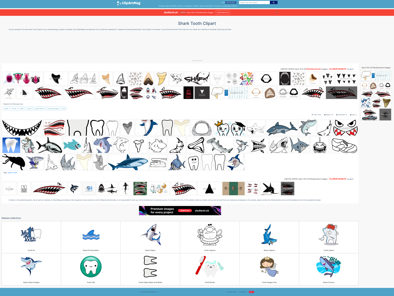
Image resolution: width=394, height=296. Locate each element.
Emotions (217, 6)
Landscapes (226, 6)
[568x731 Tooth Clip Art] (193, 163)
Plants (234, 6)
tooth (14, 108)
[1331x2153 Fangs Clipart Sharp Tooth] (167, 129)
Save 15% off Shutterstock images (376, 68)
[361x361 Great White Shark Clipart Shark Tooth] (196, 146)
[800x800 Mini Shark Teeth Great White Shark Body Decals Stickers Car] (259, 146)
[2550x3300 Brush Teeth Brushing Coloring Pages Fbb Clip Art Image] (112, 129)
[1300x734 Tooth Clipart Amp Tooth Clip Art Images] (230, 129)
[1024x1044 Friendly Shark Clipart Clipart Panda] (158, 146)
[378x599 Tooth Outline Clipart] (207, 163)
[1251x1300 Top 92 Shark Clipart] (307, 129)
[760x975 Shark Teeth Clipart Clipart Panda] (52, 163)
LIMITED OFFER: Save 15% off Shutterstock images (306, 179)
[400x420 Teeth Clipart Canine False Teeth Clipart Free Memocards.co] (158, 163)
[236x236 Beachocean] (72, 146)
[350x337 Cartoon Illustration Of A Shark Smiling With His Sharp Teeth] (103, 146)
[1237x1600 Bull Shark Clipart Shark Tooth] (127, 129)
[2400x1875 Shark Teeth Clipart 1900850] (13, 163)
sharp (29, 108)
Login (223, 2)
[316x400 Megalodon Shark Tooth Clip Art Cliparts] (242, 146)
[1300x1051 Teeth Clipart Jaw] (202, 129)
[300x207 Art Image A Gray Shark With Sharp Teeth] (49, 146)
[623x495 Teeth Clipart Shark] (54, 129)
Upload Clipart (230, 2)
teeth (22, 108)
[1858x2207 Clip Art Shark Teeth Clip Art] (121, 146)
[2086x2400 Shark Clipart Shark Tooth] (182, 129)
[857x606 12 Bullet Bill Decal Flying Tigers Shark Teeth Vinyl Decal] (345, 128)
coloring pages (53, 108)
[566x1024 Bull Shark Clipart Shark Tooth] (87, 146)
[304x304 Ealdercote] (139, 146)
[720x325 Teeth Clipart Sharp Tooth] (22, 129)
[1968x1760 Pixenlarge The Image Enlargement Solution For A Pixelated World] (299, 146)
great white (39, 108)
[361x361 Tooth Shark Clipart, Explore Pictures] (256, 129)
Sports (202, 6)
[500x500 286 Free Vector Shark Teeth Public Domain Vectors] (11, 146)
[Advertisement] (197, 46)
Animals (162, 6)
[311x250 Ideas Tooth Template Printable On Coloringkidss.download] (78, 129)
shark (6, 108)
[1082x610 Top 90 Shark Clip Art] (282, 129)
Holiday (196, 6)
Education (209, 6)
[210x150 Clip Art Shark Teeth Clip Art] (148, 129)
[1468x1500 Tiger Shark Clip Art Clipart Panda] (176, 163)
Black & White (171, 6)
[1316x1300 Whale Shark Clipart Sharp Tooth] (236, 163)
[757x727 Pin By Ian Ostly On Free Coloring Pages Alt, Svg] (279, 146)
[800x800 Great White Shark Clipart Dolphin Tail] (177, 146)
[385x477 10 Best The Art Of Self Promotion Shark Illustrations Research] (325, 129)
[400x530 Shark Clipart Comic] (100, 163)
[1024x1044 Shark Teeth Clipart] (35, 163)
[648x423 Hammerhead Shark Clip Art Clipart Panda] (220, 146)
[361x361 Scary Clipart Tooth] (320, 146)
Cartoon (180, 6)
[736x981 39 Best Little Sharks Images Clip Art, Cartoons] (28, 146)
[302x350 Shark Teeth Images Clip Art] (67, 163)
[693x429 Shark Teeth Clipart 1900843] (344, 145)
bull (63, 108)
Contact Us (243, 292)
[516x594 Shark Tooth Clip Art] (84, 163)
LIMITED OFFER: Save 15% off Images (304, 69)
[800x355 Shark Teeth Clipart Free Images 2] (128, 163)
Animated (188, 6)
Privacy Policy (232, 292)
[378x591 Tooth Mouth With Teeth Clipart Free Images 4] (219, 163)
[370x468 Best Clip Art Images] (97, 129)
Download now (223, 12)
